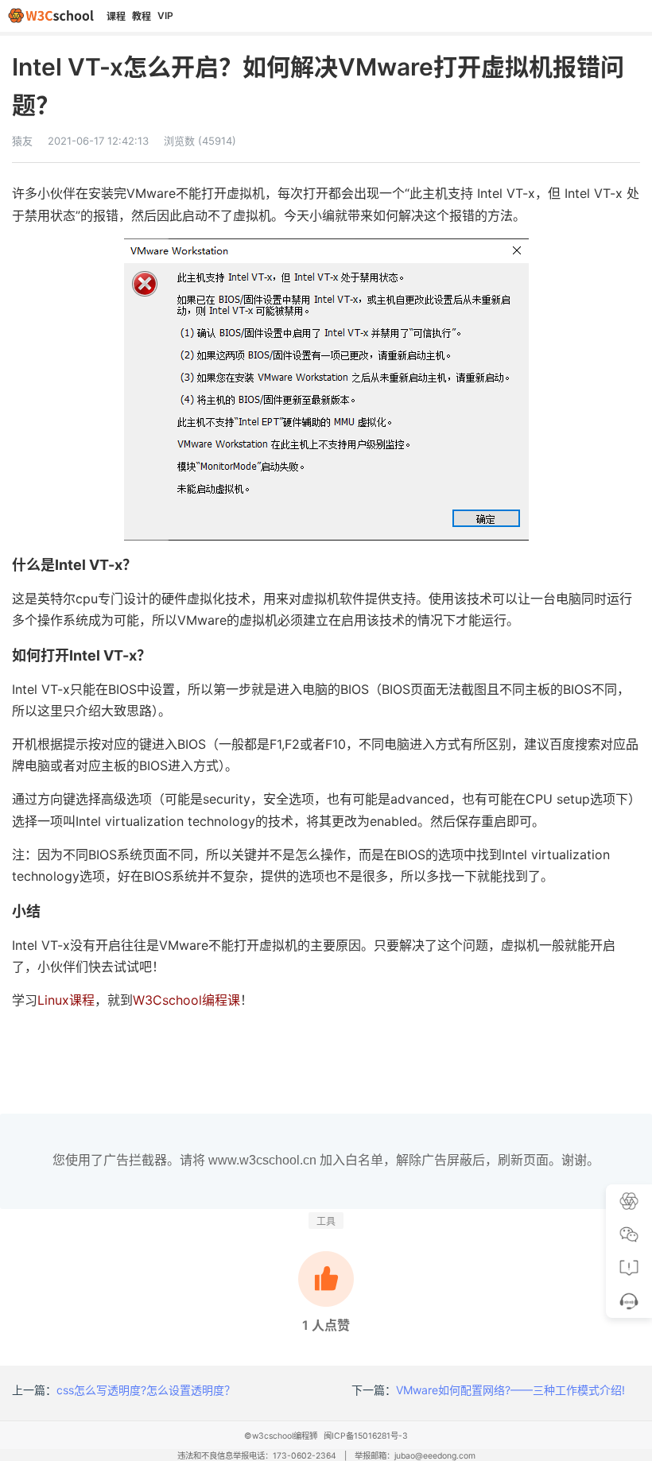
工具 (326, 1221)
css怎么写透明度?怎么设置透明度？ (145, 1390)
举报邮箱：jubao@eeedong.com (415, 1456)
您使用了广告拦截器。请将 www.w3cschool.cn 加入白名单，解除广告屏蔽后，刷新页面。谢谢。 (326, 1160)
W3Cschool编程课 (186, 1000)
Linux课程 (66, 1000)
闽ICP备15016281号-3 (366, 1436)
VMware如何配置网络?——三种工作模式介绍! (510, 1390)
